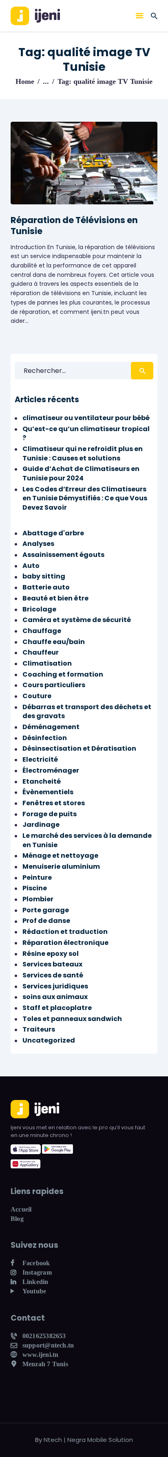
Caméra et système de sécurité (76, 619)
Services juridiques (55, 986)
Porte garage (45, 910)
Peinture (37, 877)
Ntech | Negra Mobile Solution (88, 1439)
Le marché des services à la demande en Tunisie (87, 840)
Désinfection (44, 738)
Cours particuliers (53, 685)
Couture (36, 696)
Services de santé (52, 975)
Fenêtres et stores (53, 803)
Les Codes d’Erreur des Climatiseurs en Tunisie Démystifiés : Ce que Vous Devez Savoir (84, 498)
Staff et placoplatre (57, 1007)
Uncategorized (48, 1040)
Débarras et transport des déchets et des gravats (86, 711)
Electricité (40, 759)
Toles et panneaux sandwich (72, 1018)
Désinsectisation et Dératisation (79, 748)
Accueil (21, 1209)
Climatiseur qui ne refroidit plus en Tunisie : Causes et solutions (82, 453)
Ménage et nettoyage (60, 855)
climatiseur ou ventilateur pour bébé (86, 418)
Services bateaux (52, 964)
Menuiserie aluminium (61, 866)
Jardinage (41, 824)
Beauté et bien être (55, 598)
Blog (17, 1218)
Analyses (38, 543)
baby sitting (43, 576)
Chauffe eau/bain (53, 641)
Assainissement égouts (63, 554)
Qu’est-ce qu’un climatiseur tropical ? (86, 433)
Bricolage (39, 609)
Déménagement (51, 727)
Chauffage (41, 630)
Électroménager (50, 770)
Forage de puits (49, 814)
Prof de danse (46, 920)
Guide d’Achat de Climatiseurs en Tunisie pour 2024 (80, 473)
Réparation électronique (65, 942)
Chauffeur (40, 652)
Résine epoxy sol (50, 953)
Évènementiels (47, 792)
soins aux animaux (55, 996)
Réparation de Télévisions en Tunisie (74, 226)
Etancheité (41, 781)
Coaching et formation (62, 674)
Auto (31, 565)
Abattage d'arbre (53, 533)
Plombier (37, 899)
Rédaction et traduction (65, 931)
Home (24, 81)
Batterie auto (46, 587)
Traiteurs (38, 1029)
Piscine (34, 888)
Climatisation (47, 663)
